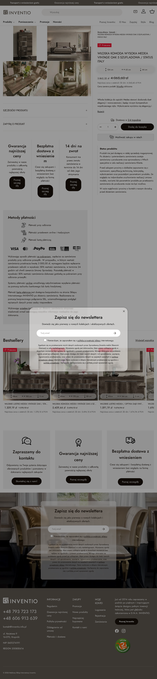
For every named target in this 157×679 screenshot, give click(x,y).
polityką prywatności (51, 362)
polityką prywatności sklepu (89, 340)
